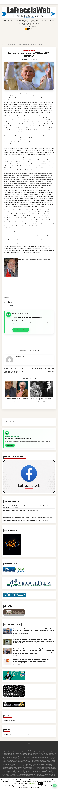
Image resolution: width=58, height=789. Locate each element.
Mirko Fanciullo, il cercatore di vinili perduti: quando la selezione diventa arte (22, 520)
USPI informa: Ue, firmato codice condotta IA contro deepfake (18, 510)
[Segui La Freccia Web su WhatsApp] (55, 785)
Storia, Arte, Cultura (11, 44)
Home (3, 44)
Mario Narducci (25, 59)
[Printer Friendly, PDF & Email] (6, 297)
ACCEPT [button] (40, 783)
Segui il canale (10, 445)
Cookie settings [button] (32, 783)
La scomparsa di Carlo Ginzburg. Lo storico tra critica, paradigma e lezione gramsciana (24, 517)
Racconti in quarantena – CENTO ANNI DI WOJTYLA (26, 341)
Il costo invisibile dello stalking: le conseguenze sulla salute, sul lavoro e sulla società (24, 514)
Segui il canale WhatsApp (21, 329)
